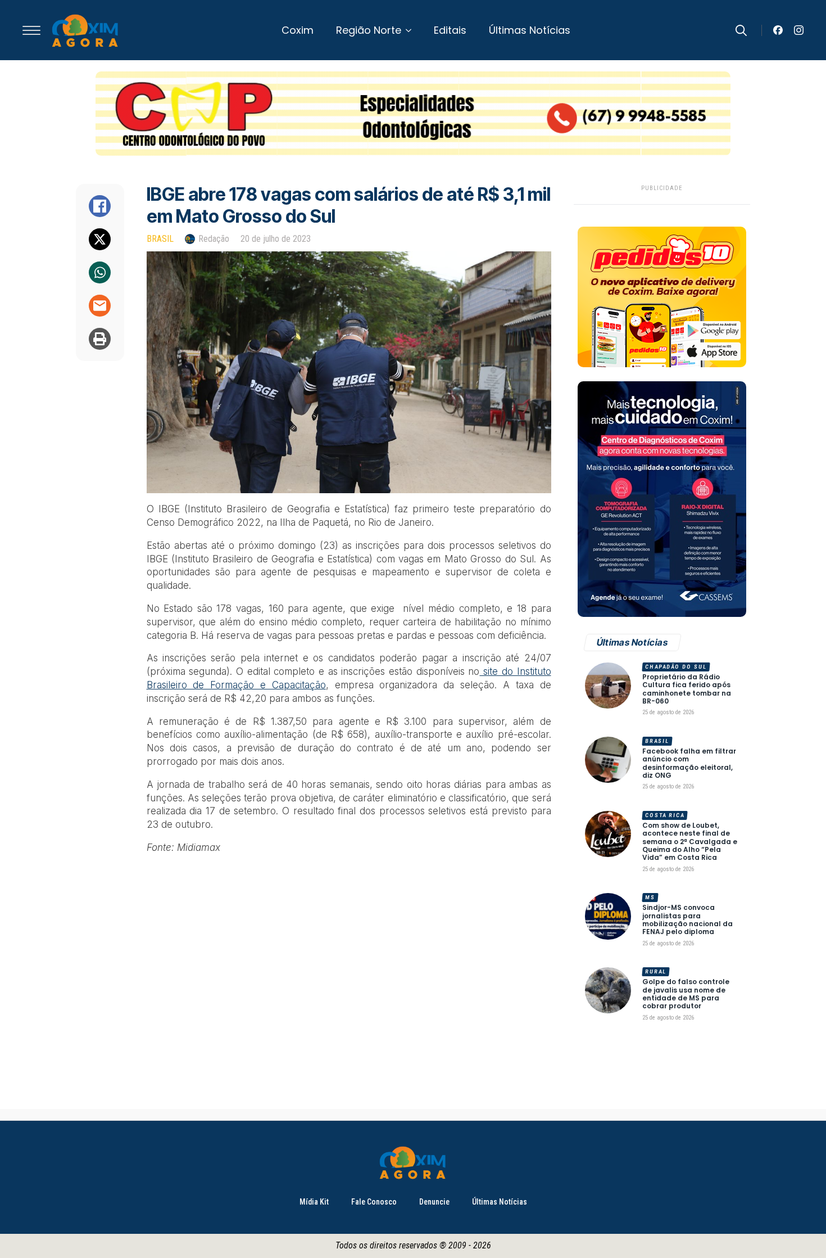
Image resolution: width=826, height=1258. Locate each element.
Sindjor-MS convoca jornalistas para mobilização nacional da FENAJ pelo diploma (687, 920)
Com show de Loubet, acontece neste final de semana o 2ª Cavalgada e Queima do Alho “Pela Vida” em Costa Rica (689, 842)
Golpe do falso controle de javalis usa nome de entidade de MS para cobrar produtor (685, 994)
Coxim (298, 30)
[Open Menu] (31, 30)
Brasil (160, 238)
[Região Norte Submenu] (412, 30)
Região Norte (368, 30)
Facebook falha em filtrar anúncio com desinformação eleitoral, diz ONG (689, 763)
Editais (450, 30)
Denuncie (434, 1201)
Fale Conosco (374, 1201)
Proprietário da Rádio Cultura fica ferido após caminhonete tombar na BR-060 (686, 689)
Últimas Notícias (529, 30)
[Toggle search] (741, 30)
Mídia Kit (314, 1201)
